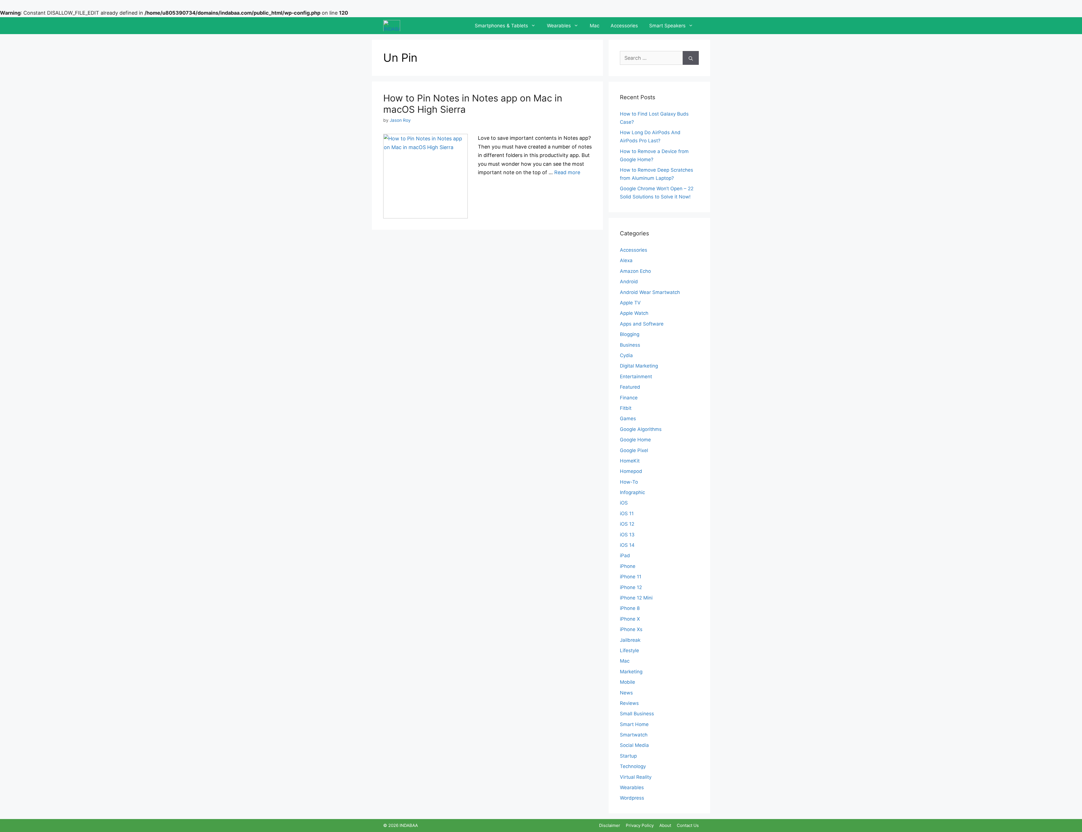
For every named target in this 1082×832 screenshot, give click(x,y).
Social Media (634, 745)
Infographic (632, 492)
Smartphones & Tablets (501, 25)
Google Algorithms (641, 429)
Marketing (631, 671)
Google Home (635, 439)
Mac (594, 25)
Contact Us (688, 825)
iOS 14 (627, 545)
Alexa (626, 260)
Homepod (631, 471)
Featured (630, 387)
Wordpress (632, 798)
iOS (624, 503)
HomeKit (630, 461)
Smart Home (634, 724)
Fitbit (625, 408)
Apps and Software (642, 324)
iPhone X (630, 619)
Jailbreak (630, 640)
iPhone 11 (630, 576)
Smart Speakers (667, 25)
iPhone (627, 566)
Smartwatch (634, 735)
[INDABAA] (391, 25)
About (665, 825)
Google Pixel (634, 450)
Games (628, 418)
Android (629, 281)
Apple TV (630, 303)
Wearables (559, 25)
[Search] (691, 58)
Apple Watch (634, 313)
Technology (633, 766)
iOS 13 (627, 534)
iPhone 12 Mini (636, 598)
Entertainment (636, 376)
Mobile (627, 682)
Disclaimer (609, 825)
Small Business (637, 713)
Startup (628, 756)
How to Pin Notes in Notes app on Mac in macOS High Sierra (472, 103)
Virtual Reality (635, 777)
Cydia (626, 355)
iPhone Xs (631, 629)
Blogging (629, 334)
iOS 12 (627, 524)
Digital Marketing (639, 366)
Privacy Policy (640, 825)
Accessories (624, 25)
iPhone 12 (631, 587)
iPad (625, 555)
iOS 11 (627, 513)
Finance (629, 397)
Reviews (629, 703)
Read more (567, 172)
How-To (629, 482)
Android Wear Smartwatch (650, 292)
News (626, 693)
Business (630, 345)
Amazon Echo (635, 271)
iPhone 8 (630, 608)
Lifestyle (629, 650)
